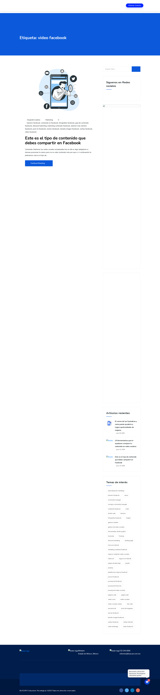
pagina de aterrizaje (114, 563)
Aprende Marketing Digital (61, 5)
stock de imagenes (127, 608)
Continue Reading (38, 163)
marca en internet (113, 545)
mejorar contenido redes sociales (118, 554)
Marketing (49, 120)
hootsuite (111, 536)
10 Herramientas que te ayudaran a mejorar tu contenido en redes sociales (125, 443)
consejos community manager (117, 504)
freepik (128, 518)
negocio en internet (125, 559)
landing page (129, 541)
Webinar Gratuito (134, 5)
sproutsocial (112, 608)
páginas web (112, 595)
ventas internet (128, 622)
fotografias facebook (67, 123)
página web (125, 595)
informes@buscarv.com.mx (130, 654)
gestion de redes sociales (116, 527)
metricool (111, 559)
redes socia (111, 599)
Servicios (44, 5)
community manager (114, 500)
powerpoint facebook (115, 581)
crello (127, 509)
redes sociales (125, 599)
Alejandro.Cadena (33, 120)
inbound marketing (40, 126)
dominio (123, 513)
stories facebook (53, 129)
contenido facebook (114, 509)
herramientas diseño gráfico (117, 532)
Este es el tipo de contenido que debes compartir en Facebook (55, 140)
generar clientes (113, 522)
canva (126, 495)
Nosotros (33, 5)
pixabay (110, 568)
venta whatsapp (113, 627)
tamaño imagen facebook (69, 129)
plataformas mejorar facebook (117, 572)
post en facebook (39, 129)
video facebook (31, 132)
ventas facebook (86, 129)
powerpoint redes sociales (116, 590)
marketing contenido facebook (58, 126)
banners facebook (33, 123)
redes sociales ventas (115, 604)
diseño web (111, 513)
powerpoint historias (114, 586)
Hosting (121, 536)
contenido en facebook (49, 123)
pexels (127, 563)
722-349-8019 (117, 5)
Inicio (25, 5)
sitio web (130, 604)
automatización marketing (116, 491)
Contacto (79, 5)
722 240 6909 (125, 651)
